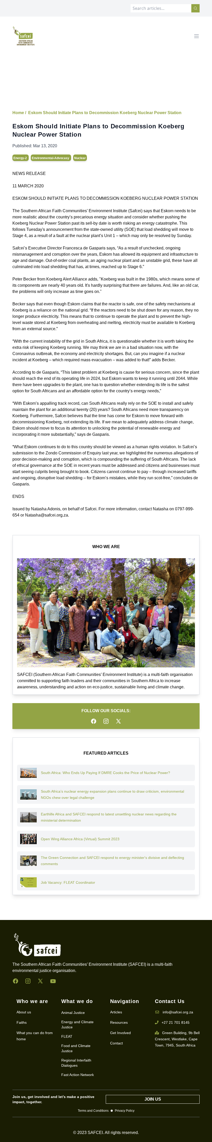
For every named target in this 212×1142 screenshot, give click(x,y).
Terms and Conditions (93, 1110)
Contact (116, 1043)
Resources (119, 1022)
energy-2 (20, 158)
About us (24, 1012)
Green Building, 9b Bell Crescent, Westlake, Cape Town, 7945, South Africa (177, 1039)
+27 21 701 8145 (176, 1022)
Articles (116, 1012)
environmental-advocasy (51, 158)
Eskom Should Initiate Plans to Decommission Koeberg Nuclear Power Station (104, 112)
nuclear (80, 158)
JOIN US (153, 1099)
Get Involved (120, 1033)
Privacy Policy (124, 1110)
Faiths (22, 1022)
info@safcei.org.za (178, 1012)
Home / (19, 112)
